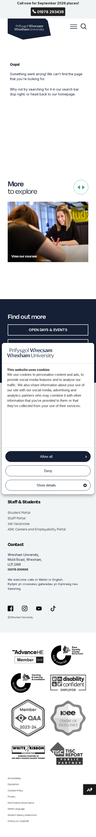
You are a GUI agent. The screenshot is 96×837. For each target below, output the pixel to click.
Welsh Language (16, 808)
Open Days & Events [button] (48, 329)
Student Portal (19, 512)
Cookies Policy (15, 790)
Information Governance (21, 802)
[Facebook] (10, 608)
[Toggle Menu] (72, 29)
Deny (48, 471)
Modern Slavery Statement (22, 815)
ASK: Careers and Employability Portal (37, 529)
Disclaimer (13, 784)
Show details (46, 485)
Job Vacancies (19, 523)
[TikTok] (53, 608)
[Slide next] (83, 187)
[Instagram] (24, 608)
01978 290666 (18, 569)
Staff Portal (16, 518)
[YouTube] (39, 608)
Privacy (11, 796)
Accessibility (14, 778)
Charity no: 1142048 (18, 821)
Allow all (46, 456)
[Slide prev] (78, 187)
